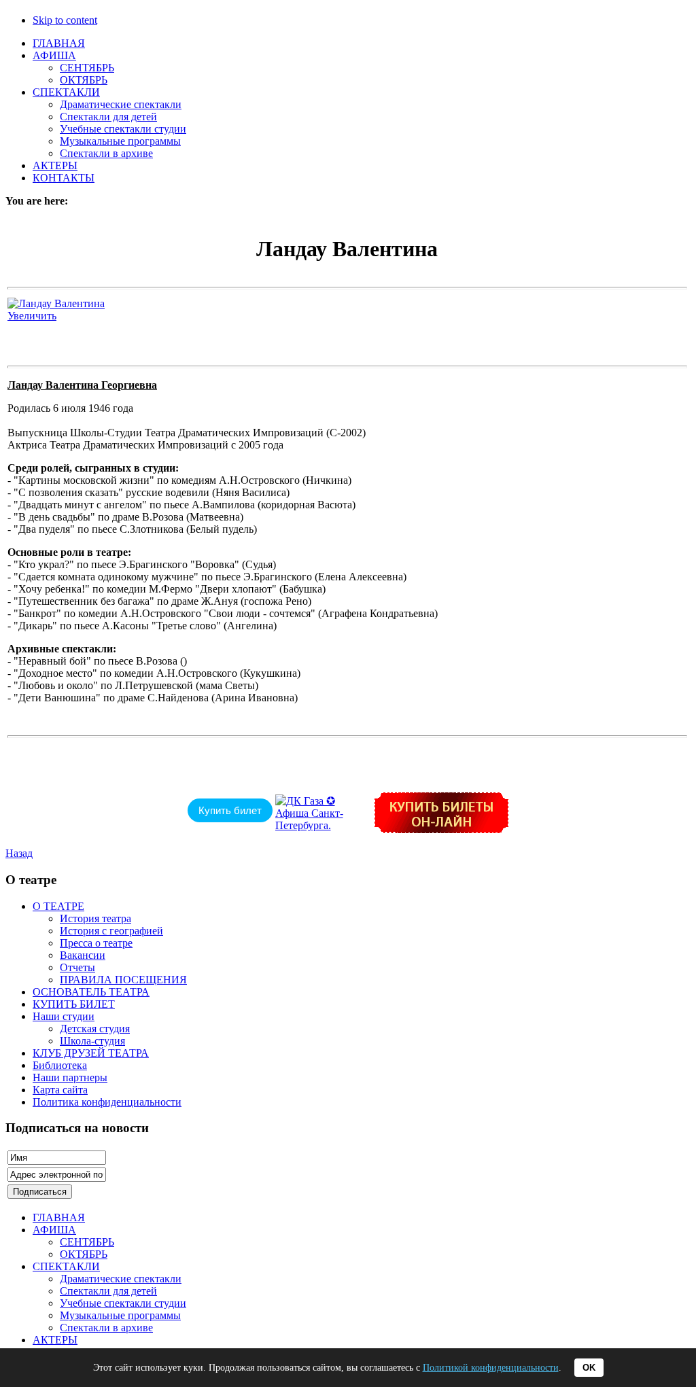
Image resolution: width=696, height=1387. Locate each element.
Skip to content (65, 20)
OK (588, 1368)
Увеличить (31, 315)
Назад (19, 853)
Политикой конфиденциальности (491, 1368)
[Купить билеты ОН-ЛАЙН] (441, 829)
